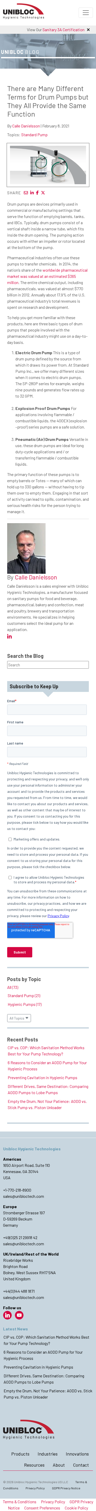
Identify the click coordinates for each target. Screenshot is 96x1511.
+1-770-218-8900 (17, 1189)
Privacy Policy (35, 1488)
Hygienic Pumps (24, 1004)
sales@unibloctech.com (23, 1196)
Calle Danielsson (26, 125)
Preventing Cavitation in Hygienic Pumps (42, 1077)
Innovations (77, 1454)
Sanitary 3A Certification (63, 29)
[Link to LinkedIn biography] (9, 636)
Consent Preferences (42, 1507)
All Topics (17, 1018)
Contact (81, 1465)
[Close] (88, 29)
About (59, 1465)
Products (20, 1454)
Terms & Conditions (19, 1501)
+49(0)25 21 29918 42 (20, 1237)
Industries (48, 1454)
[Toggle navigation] (86, 12)
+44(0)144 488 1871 (19, 1291)
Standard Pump (34, 134)
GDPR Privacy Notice (66, 1488)
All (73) (12, 987)
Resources (34, 1465)
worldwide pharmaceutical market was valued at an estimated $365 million (47, 276)
